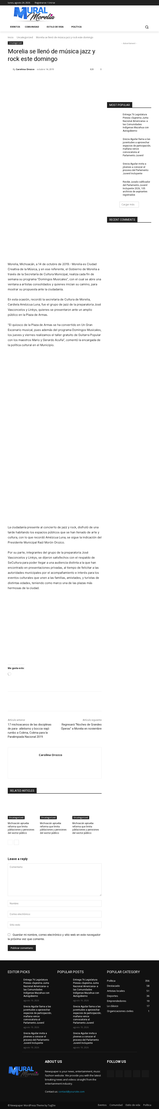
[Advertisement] (129, 64)
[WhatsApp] (62, 79)
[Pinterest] (53, 79)
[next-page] (16, 842)
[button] (146, 26)
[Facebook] (127, 3)
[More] (71, 79)
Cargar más (128, 204)
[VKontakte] (145, 1073)
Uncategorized (25, 37)
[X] (138, 3)
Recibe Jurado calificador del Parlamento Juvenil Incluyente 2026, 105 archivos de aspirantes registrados (136, 188)
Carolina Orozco (25, 69)
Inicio (11, 37)
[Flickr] (127, 1073)
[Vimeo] (143, 3)
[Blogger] (110, 1073)
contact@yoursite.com (72, 1091)
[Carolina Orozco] (10, 69)
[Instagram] (133, 3)
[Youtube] (149, 3)
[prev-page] (10, 842)
